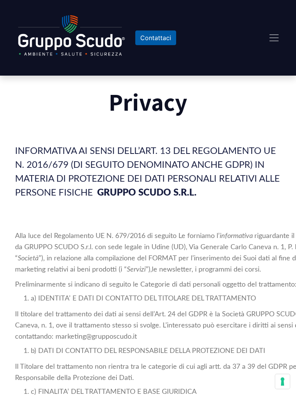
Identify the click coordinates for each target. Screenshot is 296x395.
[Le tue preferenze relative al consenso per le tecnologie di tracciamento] (282, 381)
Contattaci (155, 38)
